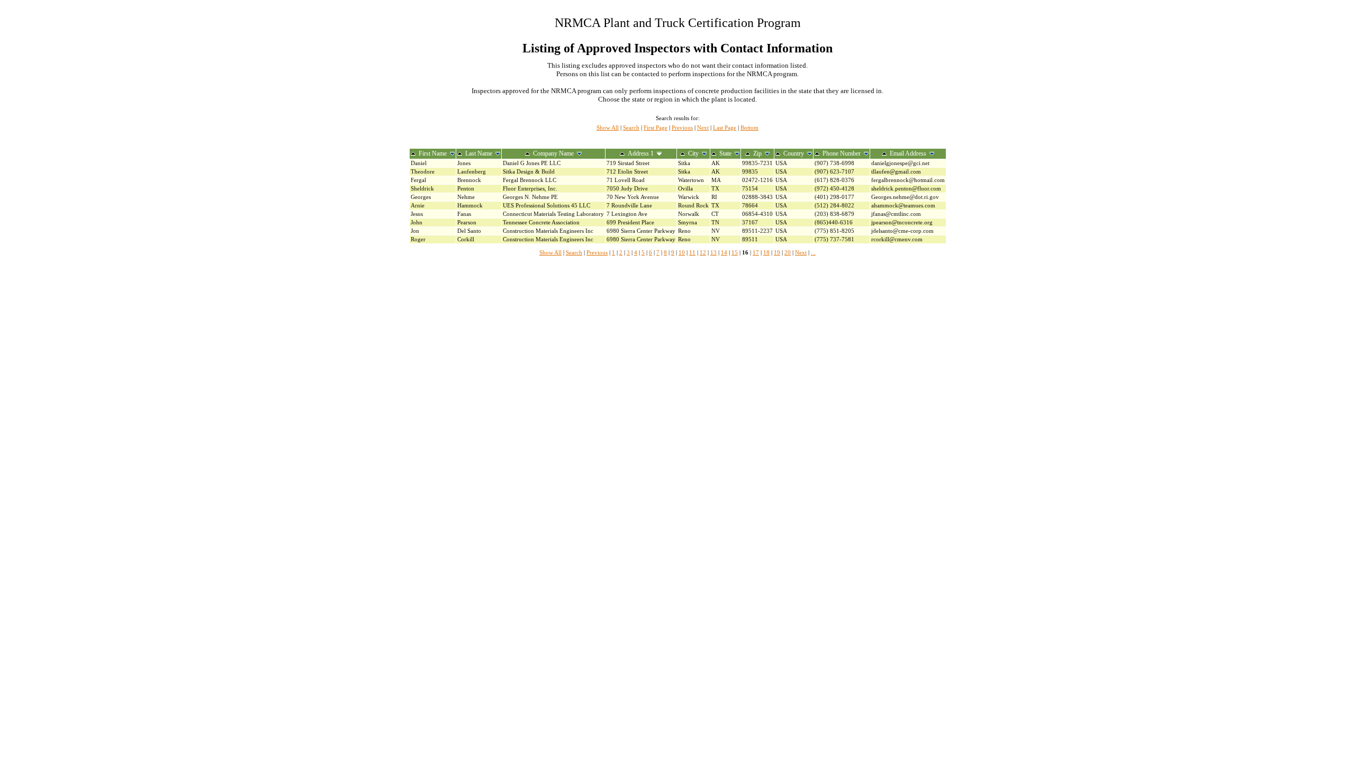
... (813, 253)
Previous (682, 128)
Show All (608, 128)
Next (703, 128)
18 (766, 253)
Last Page (724, 128)
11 (692, 253)
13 (713, 253)
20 (787, 253)
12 (703, 253)
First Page (655, 128)
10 (682, 253)
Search (631, 128)
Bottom (749, 128)
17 (756, 253)
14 (724, 253)
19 (777, 253)
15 (734, 253)
